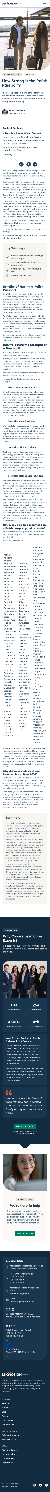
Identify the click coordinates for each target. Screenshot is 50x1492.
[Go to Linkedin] (40, 1485)
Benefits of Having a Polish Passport (23, 133)
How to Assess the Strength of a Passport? (23, 137)
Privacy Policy (8, 1454)
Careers (6, 1407)
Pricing (5, 1416)
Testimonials (8, 1424)
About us (6, 1403)
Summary (7, 154)
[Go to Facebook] (34, 1485)
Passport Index (29, 502)
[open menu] (45, 3)
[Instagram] (46, 1485)
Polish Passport (9, 1439)
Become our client (25, 1126)
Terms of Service (10, 1450)
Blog (4, 1412)
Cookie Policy (8, 1458)
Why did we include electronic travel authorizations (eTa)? (20, 149)
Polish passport (12, 74)
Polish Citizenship (10, 1435)
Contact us (7, 1420)
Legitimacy (7, 1462)
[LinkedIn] (35, 164)
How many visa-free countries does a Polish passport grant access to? (23, 142)
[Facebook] (28, 164)
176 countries (38, 532)
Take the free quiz (25, 1233)
